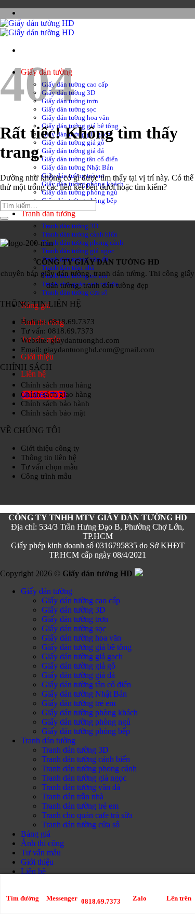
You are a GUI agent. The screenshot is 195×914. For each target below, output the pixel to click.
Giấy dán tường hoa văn (75, 117)
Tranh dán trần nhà (72, 796)
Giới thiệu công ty (50, 448)
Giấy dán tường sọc (74, 628)
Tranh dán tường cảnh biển (80, 234)
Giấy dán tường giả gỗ (78, 665)
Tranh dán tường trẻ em (80, 805)
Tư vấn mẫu (41, 852)
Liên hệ (33, 373)
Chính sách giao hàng (56, 394)
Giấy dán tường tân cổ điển (80, 159)
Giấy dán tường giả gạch (82, 656)
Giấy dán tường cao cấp (75, 84)
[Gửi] (4, 218)
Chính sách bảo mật (53, 412)
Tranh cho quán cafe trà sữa (87, 815)
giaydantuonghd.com (85, 340)
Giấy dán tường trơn (75, 619)
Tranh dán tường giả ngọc (78, 251)
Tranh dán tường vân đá (81, 787)
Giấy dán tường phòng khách (90, 712)
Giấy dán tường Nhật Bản (77, 167)
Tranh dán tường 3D (70, 226)
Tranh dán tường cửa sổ (75, 292)
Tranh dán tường (48, 213)
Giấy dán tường (46, 591)
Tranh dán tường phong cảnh (82, 242)
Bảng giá (35, 833)
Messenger (61, 898)
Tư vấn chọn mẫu (49, 466)
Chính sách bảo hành (55, 403)
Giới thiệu (37, 356)
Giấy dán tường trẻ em (78, 703)
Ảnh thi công (42, 843)
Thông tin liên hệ (48, 457)
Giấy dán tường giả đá (73, 151)
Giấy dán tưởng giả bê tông (87, 647)
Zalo (140, 898)
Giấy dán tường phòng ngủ (80, 192)
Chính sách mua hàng (56, 384)
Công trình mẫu (46, 476)
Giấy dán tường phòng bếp (86, 731)
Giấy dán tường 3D (74, 609)
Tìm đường (22, 898)
